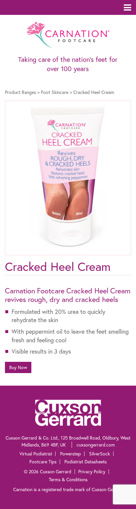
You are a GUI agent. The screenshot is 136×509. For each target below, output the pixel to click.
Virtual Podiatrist (35, 453)
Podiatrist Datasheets (85, 461)
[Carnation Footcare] (68, 34)
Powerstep (70, 453)
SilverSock (99, 453)
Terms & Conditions (68, 479)
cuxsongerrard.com (96, 445)
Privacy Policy (91, 471)
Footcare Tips (42, 461)
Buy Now (18, 367)
